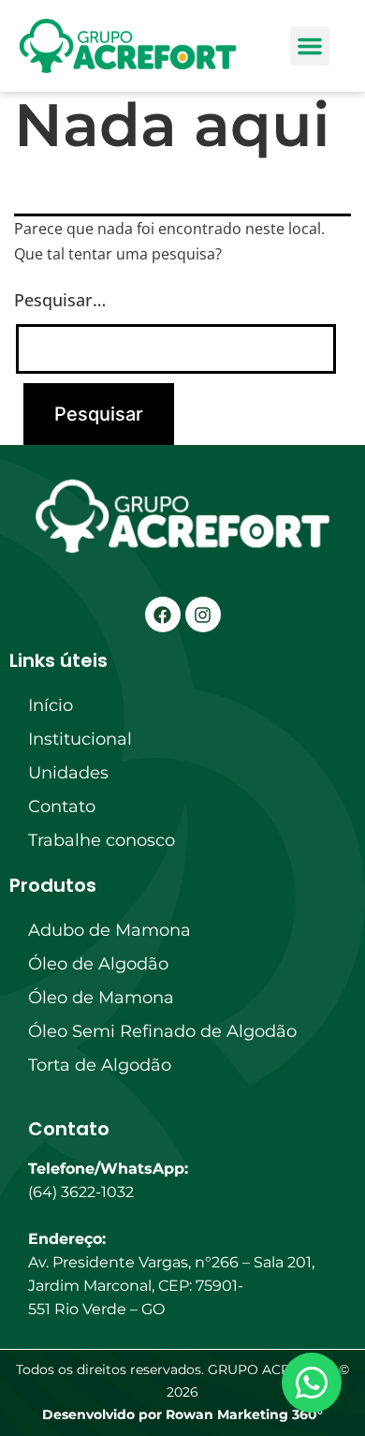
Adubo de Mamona (109, 930)
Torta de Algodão (99, 1065)
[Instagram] (203, 614)
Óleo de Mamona (101, 997)
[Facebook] (163, 614)
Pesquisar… (60, 300)
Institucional (80, 739)
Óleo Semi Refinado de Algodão (162, 1031)
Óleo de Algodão (98, 964)
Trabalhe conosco (101, 840)
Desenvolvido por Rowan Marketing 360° (182, 1414)
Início (50, 705)
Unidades (68, 772)
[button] (309, 46)
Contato (61, 806)
